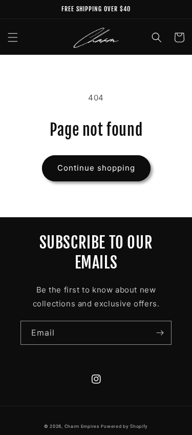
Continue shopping (96, 168)
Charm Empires (82, 426)
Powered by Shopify (124, 426)
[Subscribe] (159, 333)
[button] (13, 37)
